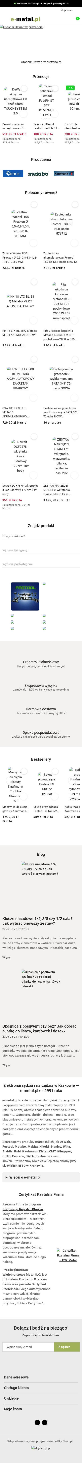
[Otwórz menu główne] (4, 19)
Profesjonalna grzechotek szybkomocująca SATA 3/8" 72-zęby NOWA (60, 412)
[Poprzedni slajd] (2, 62)
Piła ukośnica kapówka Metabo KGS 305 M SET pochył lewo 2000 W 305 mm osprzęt (59, 335)
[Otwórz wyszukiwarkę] (58, 19)
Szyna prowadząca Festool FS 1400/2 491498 (14, 809)
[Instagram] (44, 1422)
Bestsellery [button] (41, 759)
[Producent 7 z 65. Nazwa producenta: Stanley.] (64, 174)
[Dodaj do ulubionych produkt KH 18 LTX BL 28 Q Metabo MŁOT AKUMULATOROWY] (34, 282)
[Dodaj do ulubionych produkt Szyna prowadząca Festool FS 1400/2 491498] (24, 771)
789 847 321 (52, 3)
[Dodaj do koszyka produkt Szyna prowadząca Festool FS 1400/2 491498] (23, 796)
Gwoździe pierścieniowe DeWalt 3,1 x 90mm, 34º (46, 126)
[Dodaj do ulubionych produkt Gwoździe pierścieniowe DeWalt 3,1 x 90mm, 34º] (55, 88)
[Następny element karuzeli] (78, 174)
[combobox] (41, 536)
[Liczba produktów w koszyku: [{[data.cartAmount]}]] (75, 19)
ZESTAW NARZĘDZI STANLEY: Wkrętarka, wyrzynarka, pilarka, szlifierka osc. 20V (56, 490)
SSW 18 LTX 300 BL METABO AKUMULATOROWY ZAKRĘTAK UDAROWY (16, 412)
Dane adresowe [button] (16, 1377)
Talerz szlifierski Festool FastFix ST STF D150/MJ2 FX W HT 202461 (14, 126)
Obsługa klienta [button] (16, 1388)
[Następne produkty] (72, 99)
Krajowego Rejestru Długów (23, 1209)
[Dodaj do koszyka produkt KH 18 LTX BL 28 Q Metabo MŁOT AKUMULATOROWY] (33, 320)
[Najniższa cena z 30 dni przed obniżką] (27, 139)
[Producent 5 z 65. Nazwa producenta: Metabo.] (13, 174)
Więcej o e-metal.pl (25, 1177)
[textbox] (13, 536)
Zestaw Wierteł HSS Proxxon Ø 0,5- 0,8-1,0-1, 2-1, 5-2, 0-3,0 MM (19, 257)
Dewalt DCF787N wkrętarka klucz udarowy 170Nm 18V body (20, 490)
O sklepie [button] (11, 1398)
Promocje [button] (41, 76)
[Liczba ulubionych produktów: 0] (66, 19)
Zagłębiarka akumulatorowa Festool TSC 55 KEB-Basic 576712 (60, 257)
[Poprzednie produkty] (10, 99)
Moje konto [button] (13, 1409)
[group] (41, 40)
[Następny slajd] (79, 62)
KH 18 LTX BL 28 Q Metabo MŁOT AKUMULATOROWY (19, 332)
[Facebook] (37, 1422)
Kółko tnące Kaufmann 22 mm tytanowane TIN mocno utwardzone (45, 809)
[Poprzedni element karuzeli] (4, 174)
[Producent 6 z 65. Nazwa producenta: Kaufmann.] (38, 174)
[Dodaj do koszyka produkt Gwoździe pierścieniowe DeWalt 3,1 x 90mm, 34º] (54, 113)
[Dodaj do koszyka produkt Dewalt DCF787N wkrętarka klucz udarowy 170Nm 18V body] (33, 475)
